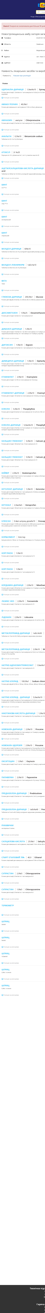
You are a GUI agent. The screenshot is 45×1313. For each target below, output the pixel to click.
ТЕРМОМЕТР (8, 905)
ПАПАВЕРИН (19, 777)
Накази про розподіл (22, 75)
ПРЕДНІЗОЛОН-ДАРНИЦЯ (22, 793)
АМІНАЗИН (21, 120)
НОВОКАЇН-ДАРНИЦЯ (22, 729)
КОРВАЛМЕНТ (13, 537)
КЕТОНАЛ (19, 505)
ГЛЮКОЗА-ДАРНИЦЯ (22, 297)
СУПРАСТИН (21, 873)
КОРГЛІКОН (12, 553)
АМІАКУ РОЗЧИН (15, 104)
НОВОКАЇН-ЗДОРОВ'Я (22, 745)
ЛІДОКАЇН (17, 617)
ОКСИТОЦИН (18, 761)
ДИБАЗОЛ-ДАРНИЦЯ (17, 329)
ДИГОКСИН (17, 345)
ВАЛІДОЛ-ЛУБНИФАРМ (19, 265)
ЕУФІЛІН (18, 409)
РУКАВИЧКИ (8, 825)
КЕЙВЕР (19, 473)
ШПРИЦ (5, 921)
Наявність (7, 75)
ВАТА (4, 281)
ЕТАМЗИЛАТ (19, 377)
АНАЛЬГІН (22, 136)
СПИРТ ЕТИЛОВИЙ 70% (22, 857)
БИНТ (4, 184)
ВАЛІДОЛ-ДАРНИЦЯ (16, 248)
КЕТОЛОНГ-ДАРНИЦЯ (23, 489)
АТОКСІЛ (11, 152)
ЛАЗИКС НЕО (20, 601)
